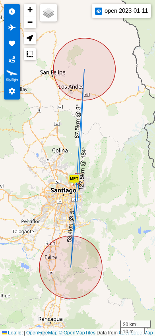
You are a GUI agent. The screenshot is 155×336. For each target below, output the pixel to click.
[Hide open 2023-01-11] (98, 11)
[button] (76, 181)
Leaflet (15, 332)
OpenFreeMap (42, 332)
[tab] (12, 12)
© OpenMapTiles (77, 332)
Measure (30, 54)
